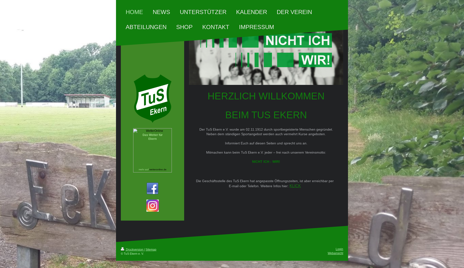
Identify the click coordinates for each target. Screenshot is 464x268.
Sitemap (150, 249)
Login (339, 249)
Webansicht (335, 253)
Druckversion (134, 249)
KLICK (295, 186)
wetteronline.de (158, 169)
